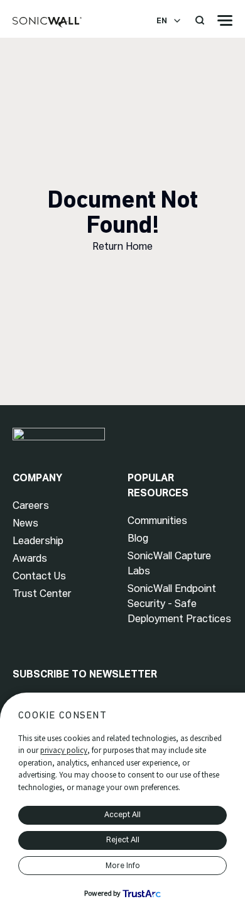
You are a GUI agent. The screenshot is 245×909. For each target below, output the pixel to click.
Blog (138, 538)
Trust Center (42, 593)
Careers (31, 505)
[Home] (47, 22)
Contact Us (39, 576)
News (25, 523)
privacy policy (63, 750)
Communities (157, 521)
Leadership (38, 541)
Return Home (122, 246)
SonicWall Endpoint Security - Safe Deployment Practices (179, 604)
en (161, 20)
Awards (30, 558)
